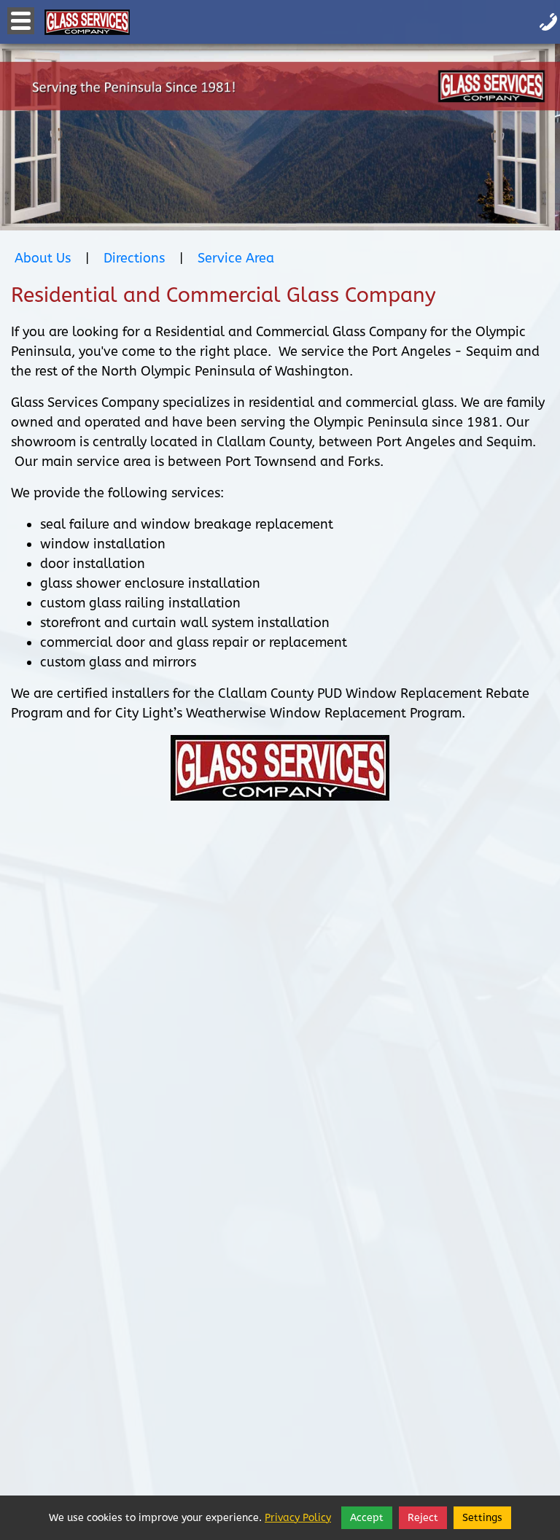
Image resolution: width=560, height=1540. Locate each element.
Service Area (236, 258)
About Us (43, 258)
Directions (134, 258)
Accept (367, 1518)
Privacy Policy (298, 1518)
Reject (423, 1518)
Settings (482, 1518)
